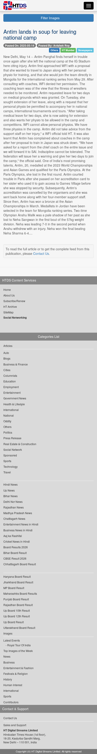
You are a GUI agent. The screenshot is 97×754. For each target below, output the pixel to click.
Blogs (6, 358)
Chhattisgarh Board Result (19, 564)
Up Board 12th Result (16, 616)
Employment (11, 387)
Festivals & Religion (15, 673)
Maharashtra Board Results (20, 593)
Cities (6, 370)
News (6, 656)
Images (7, 633)
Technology (10, 466)
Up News (9, 490)
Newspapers (85, 50)
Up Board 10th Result (16, 610)
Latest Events (11, 640)
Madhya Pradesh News (17, 513)
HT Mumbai (68, 50)
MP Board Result (13, 588)
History (7, 679)
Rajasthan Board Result (18, 605)
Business (9, 662)
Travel (7, 472)
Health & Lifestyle (14, 404)
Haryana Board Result (17, 576)
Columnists (10, 375)
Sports (7, 461)
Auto (6, 353)
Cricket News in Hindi (16, 541)
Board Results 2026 (15, 547)
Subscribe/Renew (14, 301)
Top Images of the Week (18, 651)
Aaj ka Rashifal (12, 536)
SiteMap (8, 312)
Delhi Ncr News (13, 501)
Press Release (12, 438)
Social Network (12, 449)
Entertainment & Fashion (18, 668)
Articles (7, 346)
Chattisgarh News (14, 518)
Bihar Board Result (15, 553)
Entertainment (12, 392)
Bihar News (10, 496)
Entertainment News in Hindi (20, 524)
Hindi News (10, 484)
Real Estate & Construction (19, 444)
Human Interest (12, 685)
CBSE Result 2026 (14, 558)
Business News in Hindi (17, 530)
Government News (14, 398)
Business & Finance (15, 364)
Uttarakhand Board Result (19, 628)
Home (7, 289)
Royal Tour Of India (19, 645)
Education (9, 381)
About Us (9, 295)
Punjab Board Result (16, 599)
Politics (7, 432)
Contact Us (41, 253)
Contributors (10, 702)
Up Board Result (13, 622)
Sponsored (10, 455)
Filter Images (50, 18)
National (8, 415)
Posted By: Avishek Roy (54, 45)
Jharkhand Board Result (18, 582)
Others (54, 50)
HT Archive (10, 306)
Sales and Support (14, 725)
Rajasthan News (13, 507)
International (11, 410)
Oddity (7, 421)
